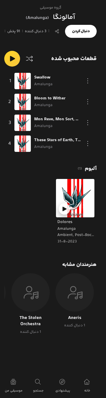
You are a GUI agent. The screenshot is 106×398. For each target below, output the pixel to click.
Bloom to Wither (50, 98)
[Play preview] (64, 209)
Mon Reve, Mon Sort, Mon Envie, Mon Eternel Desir (57, 119)
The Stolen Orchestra (31, 321)
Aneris (74, 318)
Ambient (65, 235)
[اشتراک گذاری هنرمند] (57, 31)
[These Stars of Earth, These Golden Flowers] (22, 143)
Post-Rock (84, 235)
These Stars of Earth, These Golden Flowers (57, 140)
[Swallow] (22, 81)
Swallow (42, 77)
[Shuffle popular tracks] (29, 59)
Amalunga (66, 229)
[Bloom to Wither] (22, 102)
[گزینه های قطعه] (88, 81)
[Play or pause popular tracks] (12, 59)
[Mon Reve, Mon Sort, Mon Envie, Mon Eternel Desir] (22, 123)
